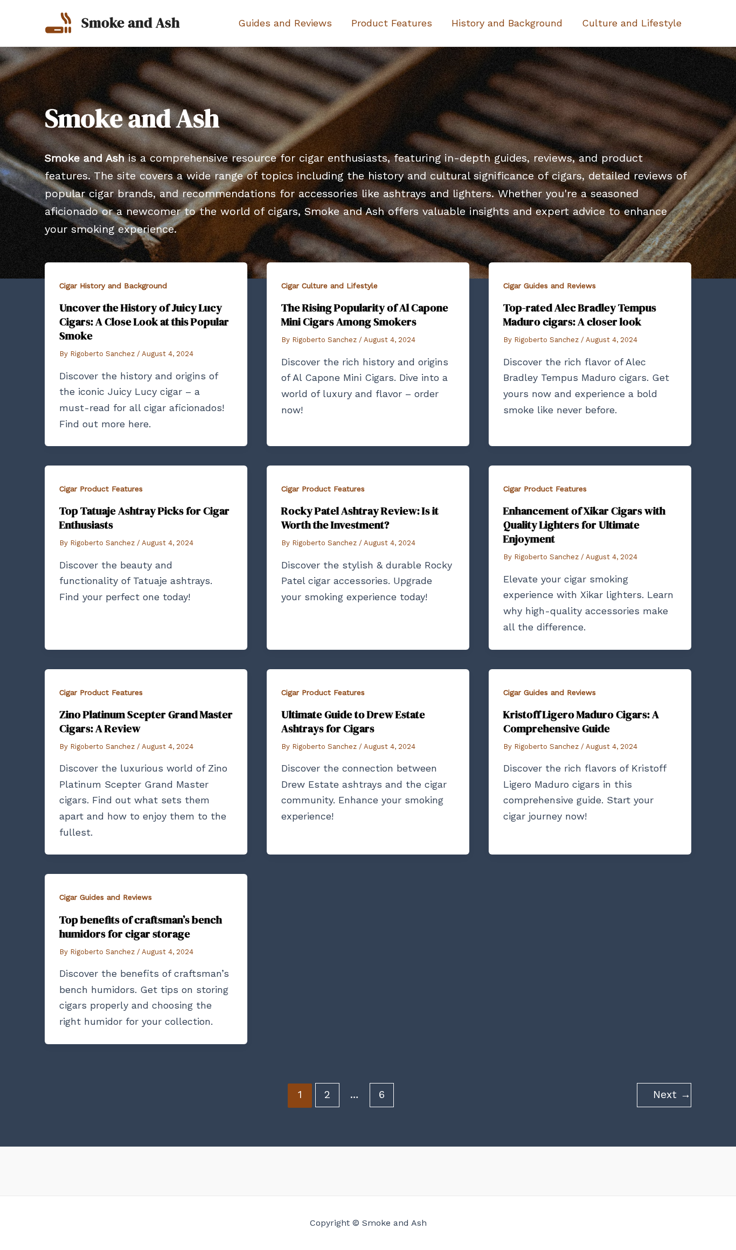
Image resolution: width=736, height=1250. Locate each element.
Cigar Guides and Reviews (549, 285)
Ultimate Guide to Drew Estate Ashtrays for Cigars (353, 721)
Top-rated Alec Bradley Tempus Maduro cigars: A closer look (579, 314)
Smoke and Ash (130, 22)
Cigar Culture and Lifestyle (329, 285)
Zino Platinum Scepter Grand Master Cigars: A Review (146, 721)
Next (672, 1094)
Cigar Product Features (101, 488)
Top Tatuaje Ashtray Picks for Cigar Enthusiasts (144, 517)
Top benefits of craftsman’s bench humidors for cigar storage (140, 926)
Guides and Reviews (285, 23)
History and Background (507, 23)
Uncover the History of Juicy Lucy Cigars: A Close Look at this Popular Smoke (144, 321)
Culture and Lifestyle (632, 23)
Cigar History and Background (113, 285)
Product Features (391, 23)
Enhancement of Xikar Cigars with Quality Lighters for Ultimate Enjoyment (584, 524)
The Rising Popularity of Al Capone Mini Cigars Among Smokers (364, 314)
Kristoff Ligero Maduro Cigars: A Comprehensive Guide (581, 721)
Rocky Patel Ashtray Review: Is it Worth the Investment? (360, 517)
